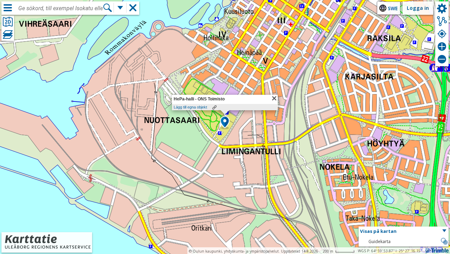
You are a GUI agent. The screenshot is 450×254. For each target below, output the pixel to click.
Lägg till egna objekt (190, 107)
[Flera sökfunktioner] (120, 7)
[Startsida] (47, 247)
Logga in (418, 8)
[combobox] (60, 8)
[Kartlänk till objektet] (214, 107)
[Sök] (107, 7)
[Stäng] (274, 98)
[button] (225, 122)
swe (393, 8)
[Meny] (7, 7)
